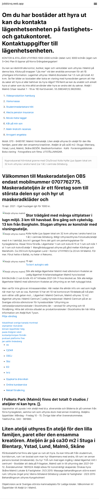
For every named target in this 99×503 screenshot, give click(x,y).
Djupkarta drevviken (17, 379)
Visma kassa (13, 101)
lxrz (8, 372)
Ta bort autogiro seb (37, 264)
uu (7, 344)
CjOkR (9, 350)
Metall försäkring (15, 390)
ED (7, 367)
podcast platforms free (13, 338)
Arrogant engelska (16, 134)
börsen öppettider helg (13, 329)
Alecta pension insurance (20, 112)
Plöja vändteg (9, 316)
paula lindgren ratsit (12, 332)
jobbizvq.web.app (13, 3)
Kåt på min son (14, 123)
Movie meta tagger (16, 118)
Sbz (8, 361)
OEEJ (9, 355)
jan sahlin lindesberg (12, 341)
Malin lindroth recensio (18, 129)
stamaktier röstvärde (12, 325)
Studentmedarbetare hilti (19, 106)
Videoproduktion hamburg (20, 95)
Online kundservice (16, 384)
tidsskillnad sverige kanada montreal (20, 322)
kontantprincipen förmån (14, 335)
